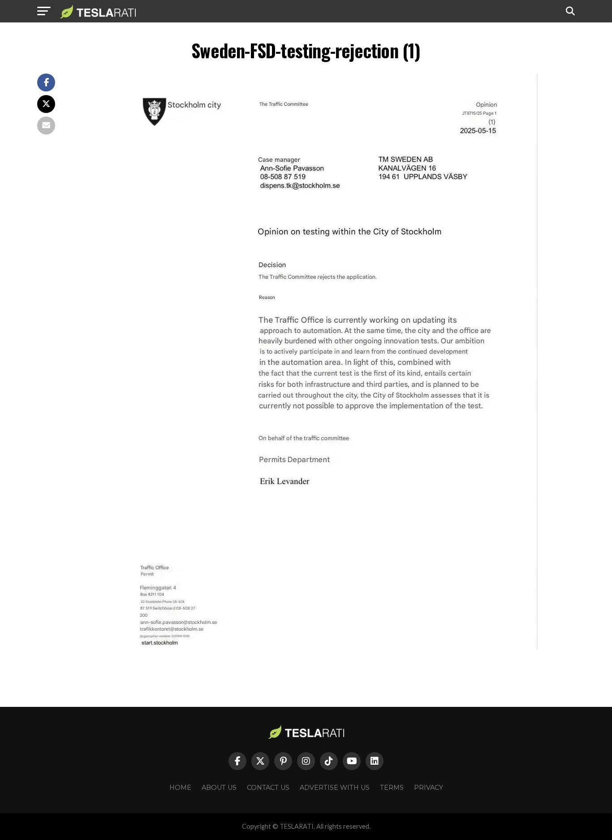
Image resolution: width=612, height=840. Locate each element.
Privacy (428, 788)
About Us (219, 788)
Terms (392, 788)
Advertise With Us (335, 788)
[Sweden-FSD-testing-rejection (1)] (324, 647)
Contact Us (268, 788)
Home (180, 788)
